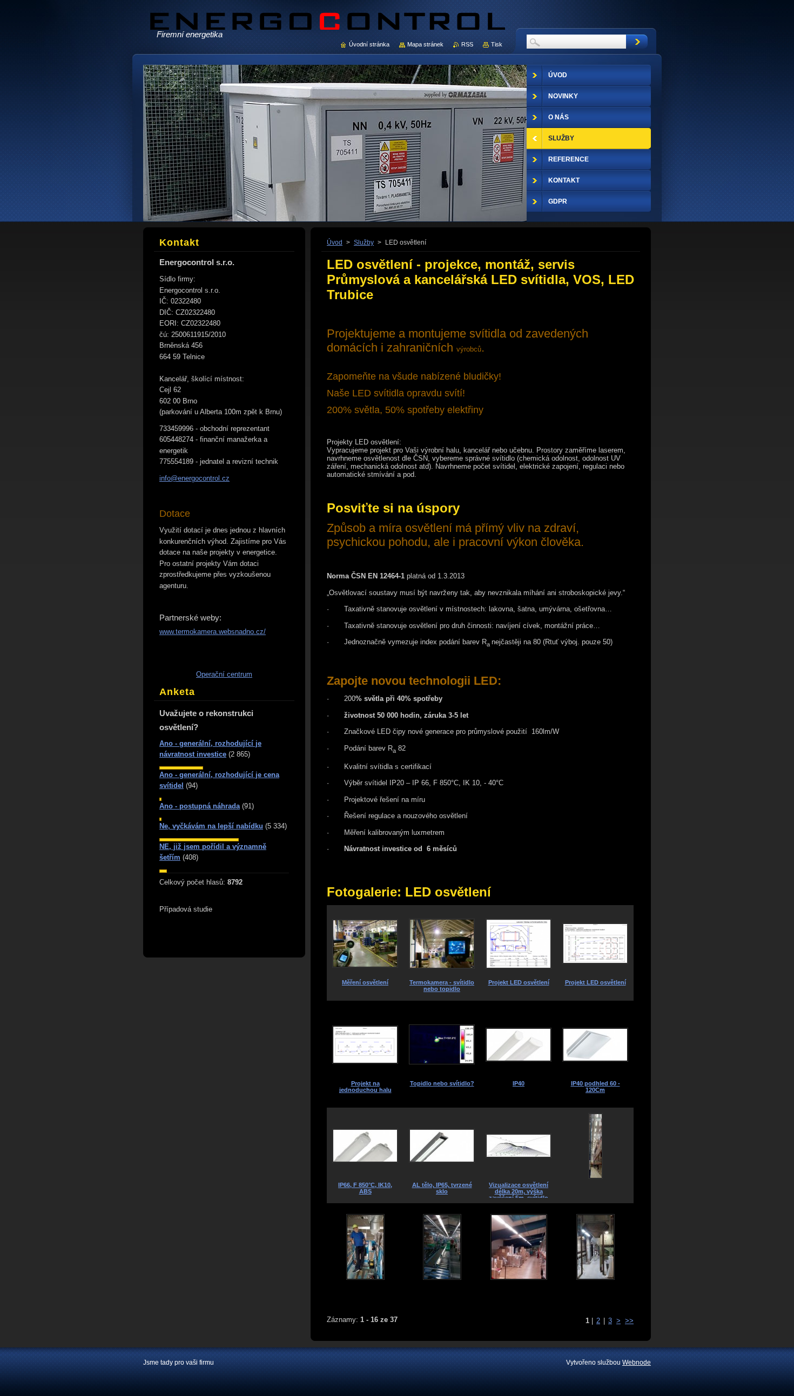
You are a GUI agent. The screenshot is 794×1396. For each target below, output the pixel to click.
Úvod (334, 242)
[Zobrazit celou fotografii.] (595, 1155)
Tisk (496, 44)
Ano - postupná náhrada (199, 806)
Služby (364, 242)
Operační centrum (224, 674)
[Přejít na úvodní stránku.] (328, 29)
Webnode (636, 1362)
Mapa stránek (425, 44)
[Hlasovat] (181, 767)
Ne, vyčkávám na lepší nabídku (211, 826)
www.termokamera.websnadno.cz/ (212, 632)
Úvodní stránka (369, 44)
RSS (467, 44)
